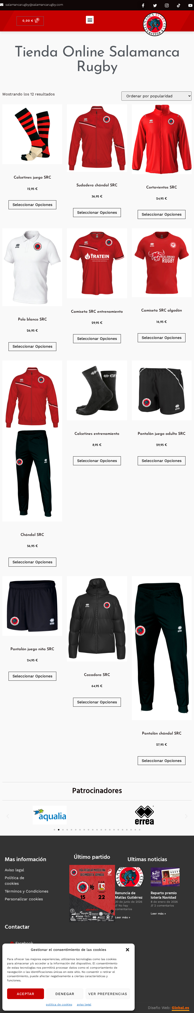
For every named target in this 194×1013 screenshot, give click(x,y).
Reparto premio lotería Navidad (164, 895)
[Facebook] (143, 5)
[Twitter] (155, 5)
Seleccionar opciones (32, 204)
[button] (127, 949)
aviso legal (84, 1004)
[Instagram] (166, 5)
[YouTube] (190, 5)
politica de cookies (59, 1004)
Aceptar (25, 994)
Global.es (180, 1007)
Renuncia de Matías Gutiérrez (129, 895)
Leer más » (122, 917)
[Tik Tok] (178, 5)
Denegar (64, 994)
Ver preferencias (107, 994)
